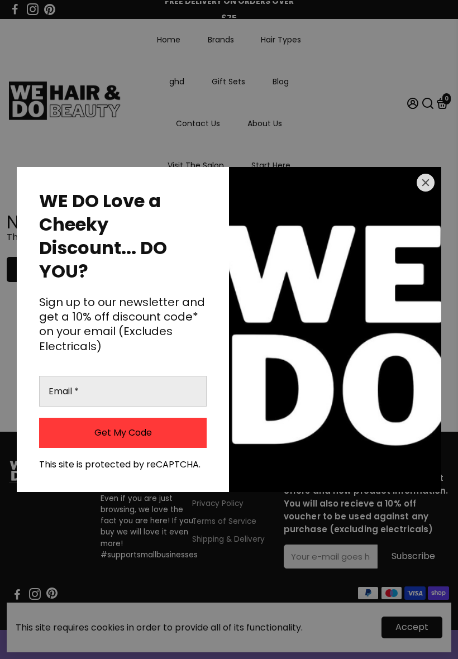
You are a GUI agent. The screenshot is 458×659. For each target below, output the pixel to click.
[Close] (426, 183)
